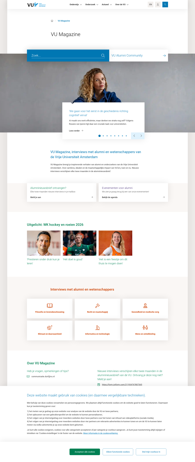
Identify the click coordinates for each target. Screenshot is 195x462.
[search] (103, 55)
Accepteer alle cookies (85, 452)
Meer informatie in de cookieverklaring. (100, 433)
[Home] (52, 21)
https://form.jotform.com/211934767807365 (122, 384)
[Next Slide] (141, 135)
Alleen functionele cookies (118, 452)
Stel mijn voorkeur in (151, 452)
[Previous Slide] (134, 135)
